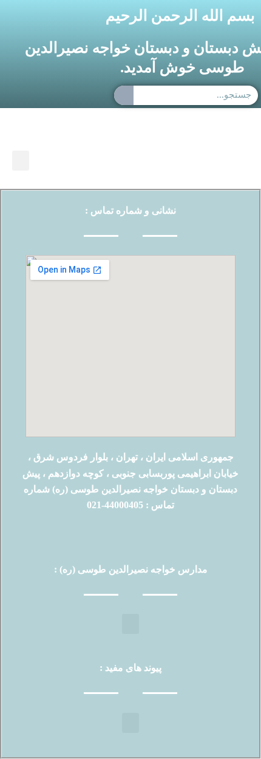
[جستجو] (124, 95)
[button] (20, 161)
